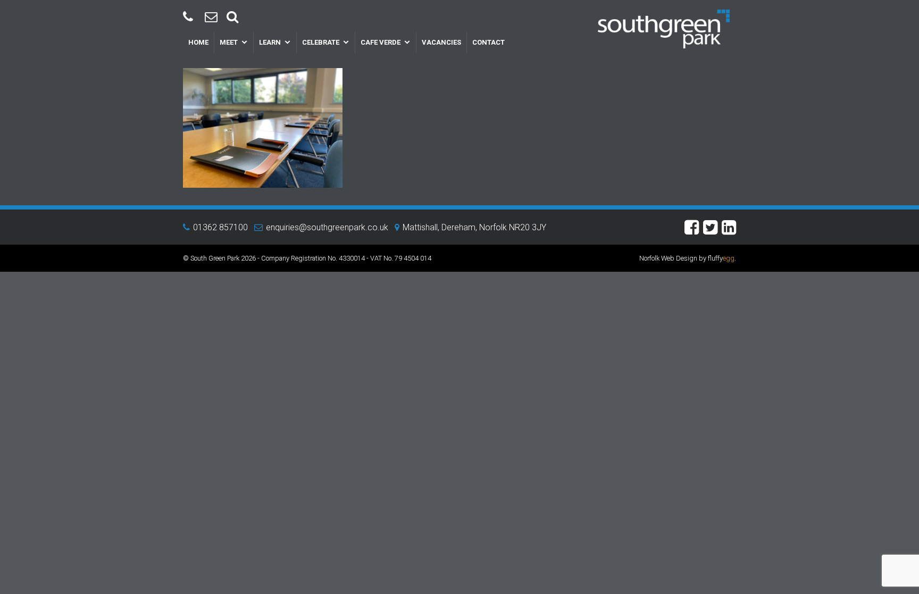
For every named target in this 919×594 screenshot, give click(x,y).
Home (198, 42)
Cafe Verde (380, 42)
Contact (488, 42)
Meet (229, 42)
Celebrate (320, 42)
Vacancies (441, 42)
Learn (270, 42)
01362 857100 (220, 227)
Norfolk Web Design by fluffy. (687, 258)
